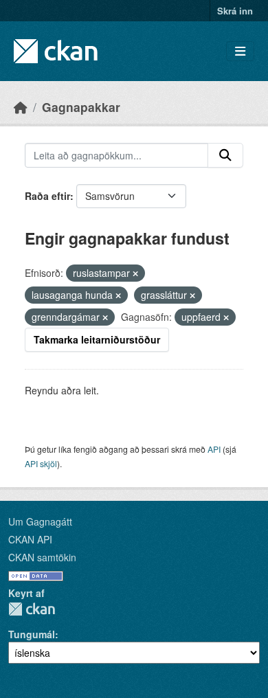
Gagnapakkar (81, 106)
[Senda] (225, 155)
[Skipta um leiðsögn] (240, 51)
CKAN (31, 609)
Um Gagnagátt (40, 521)
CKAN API (30, 539)
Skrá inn (235, 10)
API (214, 449)
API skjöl (41, 463)
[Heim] (20, 106)
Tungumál (31, 634)
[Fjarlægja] (135, 273)
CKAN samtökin (42, 557)
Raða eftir (47, 196)
